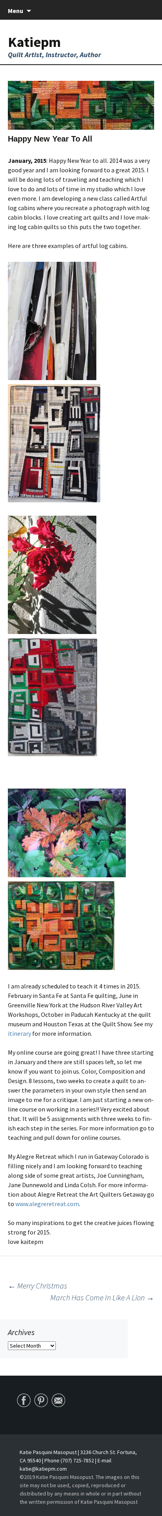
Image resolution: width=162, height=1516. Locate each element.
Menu (15, 11)
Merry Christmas (37, 1285)
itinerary (20, 1033)
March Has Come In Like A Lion (102, 1297)
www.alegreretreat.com (46, 1204)
